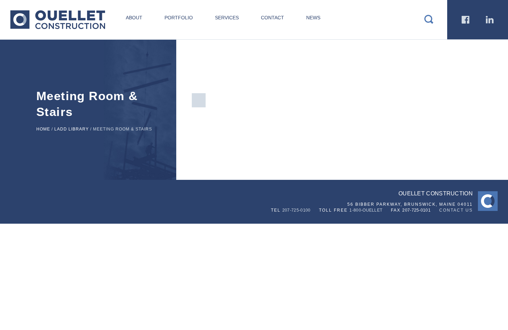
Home (43, 129)
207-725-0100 (296, 210)
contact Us (456, 210)
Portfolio (178, 17)
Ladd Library (71, 129)
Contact (272, 17)
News (313, 17)
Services (227, 17)
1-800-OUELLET (365, 210)
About (134, 17)
